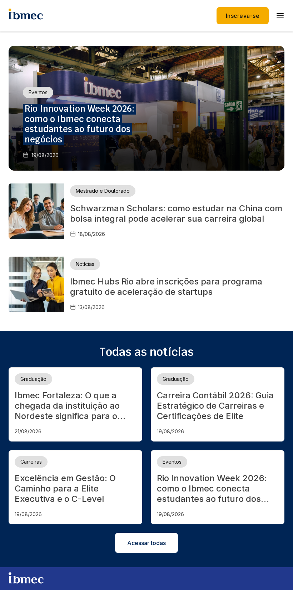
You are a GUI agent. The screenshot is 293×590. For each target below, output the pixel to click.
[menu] (280, 16)
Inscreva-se (242, 15)
